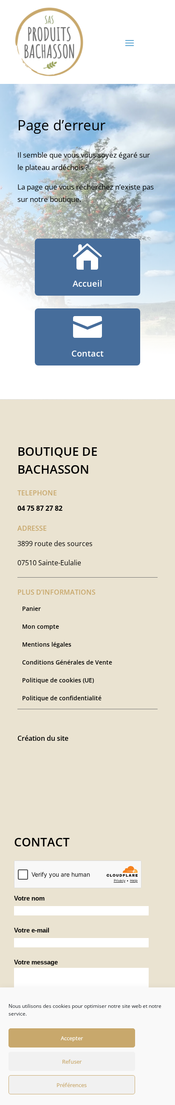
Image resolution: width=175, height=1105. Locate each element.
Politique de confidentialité (62, 698)
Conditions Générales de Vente (67, 662)
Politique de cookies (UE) (58, 680)
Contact (87, 353)
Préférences (71, 1085)
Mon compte (40, 627)
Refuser (72, 1061)
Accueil (87, 283)
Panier (31, 609)
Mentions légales (46, 645)
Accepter (72, 1038)
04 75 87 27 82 (39, 508)
